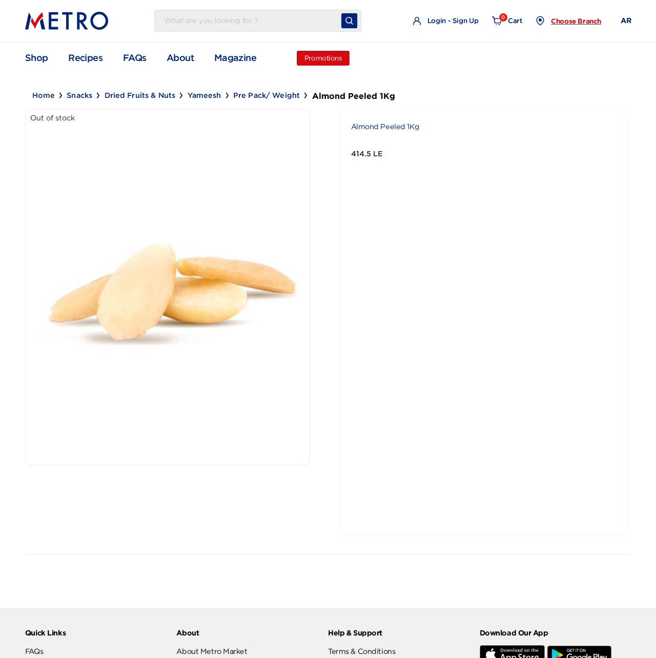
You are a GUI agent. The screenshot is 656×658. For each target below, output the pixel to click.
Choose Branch (576, 21)
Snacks (79, 95)
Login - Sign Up (451, 21)
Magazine (235, 58)
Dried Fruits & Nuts (140, 95)
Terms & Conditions (361, 651)
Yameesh (204, 95)
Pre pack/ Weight (266, 95)
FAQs (135, 58)
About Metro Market (211, 651)
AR (626, 20)
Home (43, 95)
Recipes (85, 58)
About (180, 58)
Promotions (323, 58)
